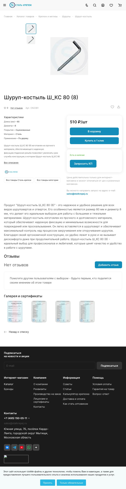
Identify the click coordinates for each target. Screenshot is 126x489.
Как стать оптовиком (75, 403)
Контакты (39, 406)
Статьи (67, 389)
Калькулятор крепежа (76, 393)
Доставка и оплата (74, 398)
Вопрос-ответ (101, 393)
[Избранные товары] (111, 5)
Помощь (98, 377)
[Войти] (102, 5)
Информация (71, 377)
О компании (40, 384)
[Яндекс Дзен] (36, 447)
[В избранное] (112, 107)
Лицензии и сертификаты (41, 400)
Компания (39, 377)
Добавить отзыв (108, 264)
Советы (67, 384)
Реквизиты (39, 389)
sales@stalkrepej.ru (77, 193)
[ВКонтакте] (7, 447)
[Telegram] (14, 447)
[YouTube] (21, 447)
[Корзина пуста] (120, 5)
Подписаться (109, 365)
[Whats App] (29, 447)
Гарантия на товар (103, 389)
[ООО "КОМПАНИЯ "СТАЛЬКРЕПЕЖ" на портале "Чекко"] (16, 462)
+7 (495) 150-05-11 (15, 418)
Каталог (8, 384)
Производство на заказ (47, 393)
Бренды (8, 389)
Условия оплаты (102, 384)
